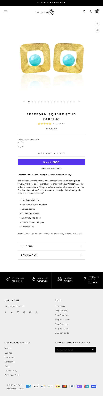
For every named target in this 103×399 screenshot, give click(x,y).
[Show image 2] (32, 102)
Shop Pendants (61, 315)
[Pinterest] (24, 312)
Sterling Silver (32, 233)
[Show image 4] (38, 102)
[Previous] (23, 101)
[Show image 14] (70, 102)
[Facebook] (6, 312)
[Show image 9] (54, 102)
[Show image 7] (48, 102)
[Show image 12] (64, 102)
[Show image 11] (61, 102)
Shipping (27, 246)
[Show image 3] (35, 102)
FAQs (7, 366)
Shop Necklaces (62, 319)
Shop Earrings (61, 310)
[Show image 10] (58, 102)
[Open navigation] (5, 11)
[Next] (79, 101)
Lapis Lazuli (77, 233)
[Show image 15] (74, 102)
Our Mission (10, 357)
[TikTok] (36, 312)
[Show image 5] (42, 102)
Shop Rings (60, 306)
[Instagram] (18, 312)
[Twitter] (12, 312)
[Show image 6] (45, 102)
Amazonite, (59, 233)
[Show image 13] (67, 102)
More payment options (51, 168)
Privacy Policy (11, 370)
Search (8, 348)
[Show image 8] (51, 102)
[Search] (84, 11)
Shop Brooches (61, 328)
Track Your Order (12, 375)
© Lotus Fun (14, 385)
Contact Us (9, 362)
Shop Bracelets (61, 324)
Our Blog (8, 353)
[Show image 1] (29, 102)
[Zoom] (97, 23)
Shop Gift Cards (62, 333)
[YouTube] (30, 312)
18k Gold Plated (46, 233)
